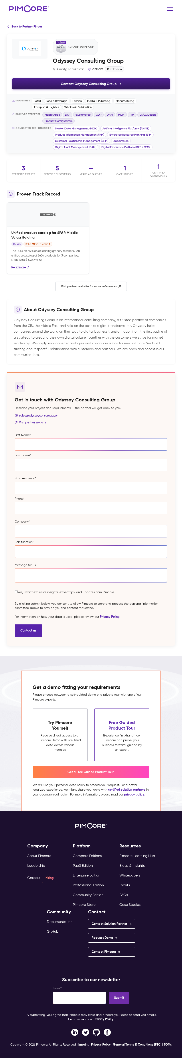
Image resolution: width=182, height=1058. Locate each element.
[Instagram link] (96, 1032)
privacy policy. (134, 794)
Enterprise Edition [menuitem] (86, 875)
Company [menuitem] (37, 846)
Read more (18, 267)
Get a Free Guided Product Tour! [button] (91, 772)
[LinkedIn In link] (107, 1032)
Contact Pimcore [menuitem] (104, 952)
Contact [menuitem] (97, 912)
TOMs (168, 1044)
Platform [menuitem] (82, 846)
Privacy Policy (109, 617)
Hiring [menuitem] (50, 878)
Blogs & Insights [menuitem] (132, 865)
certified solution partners (126, 790)
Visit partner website (32, 422)
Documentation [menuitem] (60, 922)
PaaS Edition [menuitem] (83, 865)
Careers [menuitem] (33, 878)
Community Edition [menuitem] (88, 895)
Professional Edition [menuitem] (88, 885)
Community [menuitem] (59, 912)
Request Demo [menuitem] (102, 938)
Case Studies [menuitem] (129, 904)
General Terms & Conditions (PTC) (137, 1044)
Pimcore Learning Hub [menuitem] (137, 856)
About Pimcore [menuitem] (39, 856)
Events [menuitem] (124, 885)
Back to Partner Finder (27, 26)
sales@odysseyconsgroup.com (39, 415)
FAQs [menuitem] (123, 895)
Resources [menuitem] (130, 846)
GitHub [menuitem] (52, 931)
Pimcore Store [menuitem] (84, 904)
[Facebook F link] (74, 1032)
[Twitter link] (85, 1032)
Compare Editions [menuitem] (87, 856)
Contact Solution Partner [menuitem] (109, 924)
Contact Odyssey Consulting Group (89, 84)
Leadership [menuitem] (36, 865)
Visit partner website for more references (89, 286)
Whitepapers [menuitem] (129, 875)
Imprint (83, 1044)
